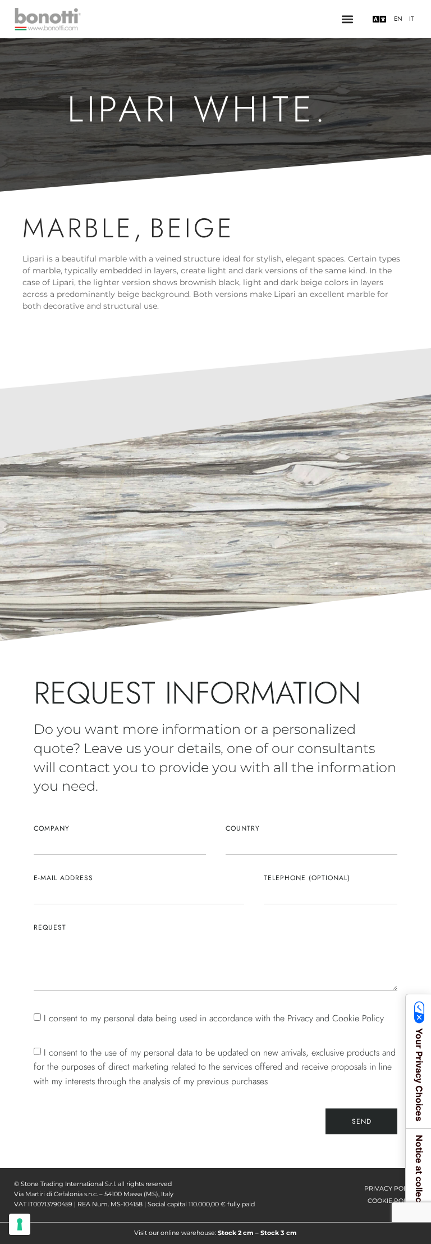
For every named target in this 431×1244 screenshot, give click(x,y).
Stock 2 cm (236, 1233)
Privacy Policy (390, 1188)
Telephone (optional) (307, 878)
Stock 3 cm (278, 1233)
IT (411, 19)
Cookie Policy (392, 1201)
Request (50, 927)
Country (243, 828)
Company (52, 828)
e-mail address (63, 878)
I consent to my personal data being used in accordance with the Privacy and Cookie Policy (214, 1018)
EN (398, 19)
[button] (347, 19)
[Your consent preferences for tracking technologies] (19, 1224)
